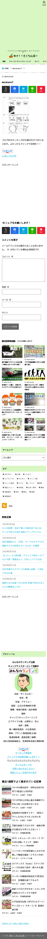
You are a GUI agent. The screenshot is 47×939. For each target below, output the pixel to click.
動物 (40, 483)
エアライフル (9, 478)
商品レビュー (9, 487)
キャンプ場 (33, 478)
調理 (33, 492)
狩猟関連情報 (25, 833)
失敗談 (21, 487)
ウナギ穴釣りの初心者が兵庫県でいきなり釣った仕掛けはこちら (28, 802)
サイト (5, 312)
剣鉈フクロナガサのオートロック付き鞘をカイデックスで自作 (28, 891)
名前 (5, 287)
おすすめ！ (8, 474)
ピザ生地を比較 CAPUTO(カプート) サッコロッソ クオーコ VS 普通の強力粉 (28, 906)
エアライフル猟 (26, 858)
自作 (17, 492)
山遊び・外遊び (26, 795)
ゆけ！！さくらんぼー (17, 935)
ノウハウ (31, 483)
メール (6, 300)
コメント (7, 256)
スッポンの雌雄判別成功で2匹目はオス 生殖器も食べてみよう (28, 878)
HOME (7, 68)
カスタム (22, 478)
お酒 (18, 474)
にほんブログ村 (9, 156)
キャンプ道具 (9, 483)
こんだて (28, 474)
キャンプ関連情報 (27, 846)
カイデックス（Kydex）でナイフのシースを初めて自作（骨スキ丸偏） (28, 866)
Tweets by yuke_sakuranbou (15, 923)
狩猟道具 (8, 492)
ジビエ (21, 483)
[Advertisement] (23, 24)
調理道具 (8, 496)
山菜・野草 (32, 487)
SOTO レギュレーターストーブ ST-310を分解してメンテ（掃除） (28, 840)
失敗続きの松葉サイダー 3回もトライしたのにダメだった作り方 (28, 815)
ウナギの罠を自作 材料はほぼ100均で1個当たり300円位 (28, 789)
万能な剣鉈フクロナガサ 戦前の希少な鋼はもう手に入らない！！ (28, 827)
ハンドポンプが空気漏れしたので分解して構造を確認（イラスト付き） (28, 853)
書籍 (42, 487)
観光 (25, 492)
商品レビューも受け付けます (23, 772)
